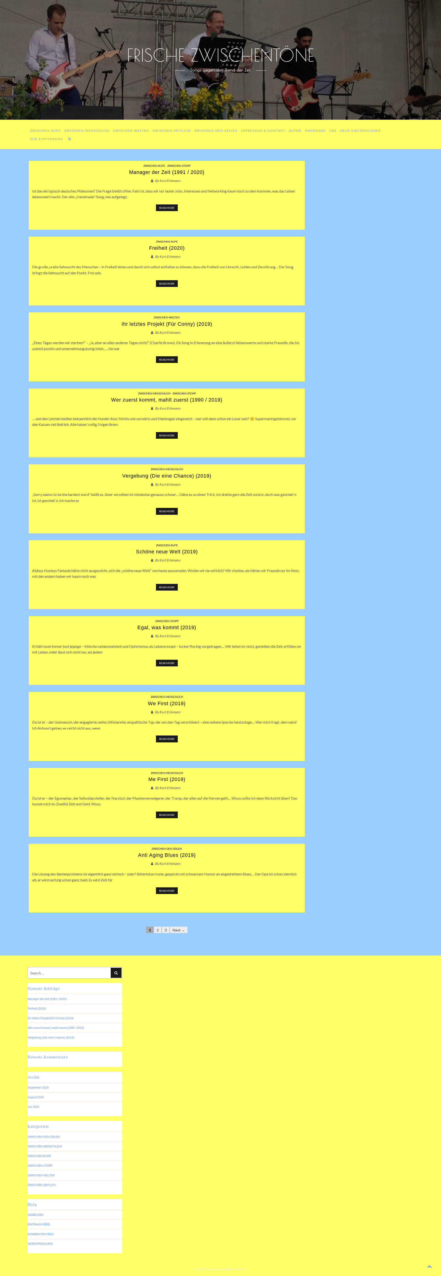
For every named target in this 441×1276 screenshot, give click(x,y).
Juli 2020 (33, 1107)
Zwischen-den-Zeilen (216, 130)
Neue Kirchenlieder (360, 130)
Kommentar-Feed (41, 1234)
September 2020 (38, 1087)
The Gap (241, 1269)
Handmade (315, 130)
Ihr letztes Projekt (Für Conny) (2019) (167, 324)
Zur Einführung (46, 139)
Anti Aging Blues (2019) (167, 855)
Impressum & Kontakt (263, 130)
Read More (167, 207)
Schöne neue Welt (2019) (167, 552)
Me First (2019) (166, 779)
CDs (333, 130)
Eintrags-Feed (39, 1224)
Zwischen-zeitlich (172, 130)
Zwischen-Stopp (178, 165)
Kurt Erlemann (169, 181)
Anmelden (35, 1215)
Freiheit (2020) (167, 248)
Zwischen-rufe (45, 130)
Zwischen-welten (131, 130)
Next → (178, 930)
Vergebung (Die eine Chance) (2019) (166, 476)
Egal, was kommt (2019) (166, 627)
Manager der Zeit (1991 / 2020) (166, 172)
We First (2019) (167, 703)
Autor (295, 130)
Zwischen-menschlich (87, 130)
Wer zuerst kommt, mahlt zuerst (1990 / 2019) (166, 400)
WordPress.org (40, 1243)
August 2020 (36, 1097)
